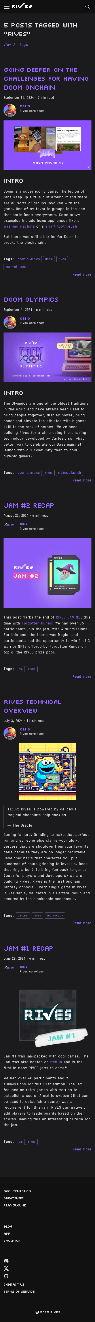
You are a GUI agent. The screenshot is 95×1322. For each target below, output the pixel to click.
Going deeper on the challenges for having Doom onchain (46, 78)
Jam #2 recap (29, 505)
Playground (15, 1205)
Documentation (17, 1191)
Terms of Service (19, 1291)
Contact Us (14, 1284)
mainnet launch (17, 267)
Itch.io (56, 1062)
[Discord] (6, 1262)
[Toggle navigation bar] (7, 6)
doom (49, 259)
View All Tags (16, 44)
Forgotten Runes (37, 623)
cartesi (23, 916)
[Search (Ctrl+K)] (87, 7)
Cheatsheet (13, 1198)
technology (55, 916)
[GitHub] (6, 1277)
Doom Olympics (31, 299)
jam (20, 669)
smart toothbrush (61, 226)
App (7, 1233)
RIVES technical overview (32, 706)
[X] (6, 1269)
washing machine (19, 226)
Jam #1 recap (28, 948)
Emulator (12, 1240)
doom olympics (29, 259)
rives (62, 259)
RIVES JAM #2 (68, 617)
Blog (8, 1226)
